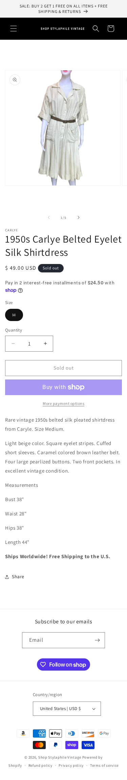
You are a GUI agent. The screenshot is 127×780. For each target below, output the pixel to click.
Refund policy (40, 765)
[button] (13, 28)
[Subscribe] (97, 640)
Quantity (13, 330)
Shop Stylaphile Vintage (59, 757)
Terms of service (104, 765)
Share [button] (18, 576)
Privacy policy (71, 765)
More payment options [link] (63, 403)
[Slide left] (48, 217)
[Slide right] (78, 217)
